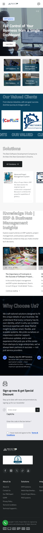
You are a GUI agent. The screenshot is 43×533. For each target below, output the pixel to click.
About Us (7, 481)
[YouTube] (28, 470)
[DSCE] (32, 121)
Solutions (25, 481)
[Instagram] (11, 470)
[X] (16, 470)
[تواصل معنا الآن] (5, 523)
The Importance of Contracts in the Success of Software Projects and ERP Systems (19, 275)
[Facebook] (5, 470)
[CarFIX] (11, 120)
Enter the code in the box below (18, 421)
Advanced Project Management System (22, 175)
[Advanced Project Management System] (8, 177)
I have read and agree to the (22, 434)
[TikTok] (22, 470)
